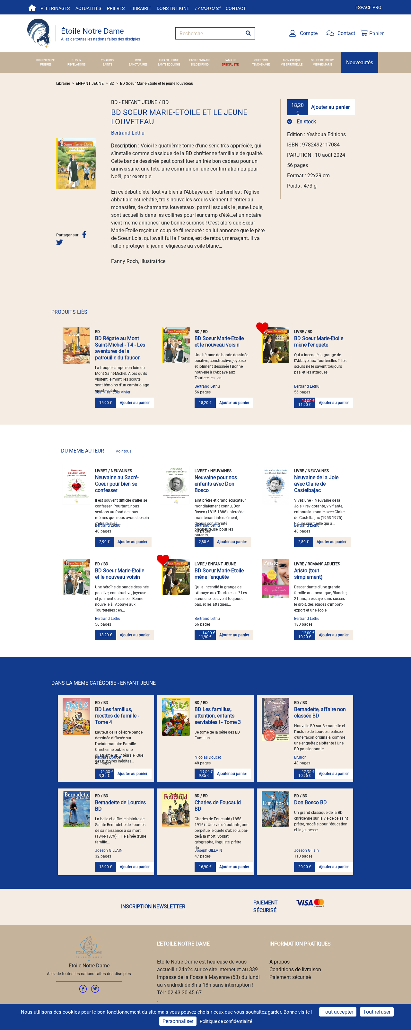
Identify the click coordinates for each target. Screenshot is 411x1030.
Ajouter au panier (330, 107)
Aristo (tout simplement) (308, 574)
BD (111, 83)
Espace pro (368, 7)
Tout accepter (337, 1012)
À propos (279, 962)
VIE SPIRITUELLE (291, 64)
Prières (116, 8)
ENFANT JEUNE (169, 60)
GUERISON (261, 60)
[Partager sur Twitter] (59, 242)
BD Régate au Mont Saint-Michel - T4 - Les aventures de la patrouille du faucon (120, 348)
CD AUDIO (107, 60)
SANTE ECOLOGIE (169, 64)
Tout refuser (376, 1012)
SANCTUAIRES (138, 64)
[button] (59, 163)
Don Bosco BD (310, 802)
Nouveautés (359, 62)
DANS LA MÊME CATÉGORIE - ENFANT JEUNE (103, 683)
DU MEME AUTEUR (96, 451)
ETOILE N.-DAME (199, 60)
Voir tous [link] (124, 451)
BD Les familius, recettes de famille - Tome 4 (117, 715)
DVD (138, 60)
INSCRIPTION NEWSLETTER (153, 906)
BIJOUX (77, 60)
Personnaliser (177, 1021)
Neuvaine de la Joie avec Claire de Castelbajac (316, 483)
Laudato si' (207, 8)
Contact (236, 8)
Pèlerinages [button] (55, 8)
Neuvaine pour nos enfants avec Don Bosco (216, 483)
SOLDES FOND (199, 64)
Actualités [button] (88, 8)
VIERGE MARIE (322, 64)
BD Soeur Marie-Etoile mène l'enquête (318, 341)
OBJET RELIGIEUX (322, 60)
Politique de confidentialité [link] (226, 1021)
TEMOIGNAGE (261, 64)
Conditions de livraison (295, 969)
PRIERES (45, 64)
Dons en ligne (173, 8)
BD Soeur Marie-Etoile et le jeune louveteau (156, 83)
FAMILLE (230, 60)
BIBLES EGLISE (45, 60)
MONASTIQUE (292, 60)
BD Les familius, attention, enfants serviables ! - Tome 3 (218, 715)
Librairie (140, 8)
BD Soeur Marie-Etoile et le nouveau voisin (219, 341)
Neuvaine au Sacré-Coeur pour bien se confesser (117, 483)
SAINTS (107, 64)
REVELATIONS (76, 64)
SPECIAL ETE (230, 64)
